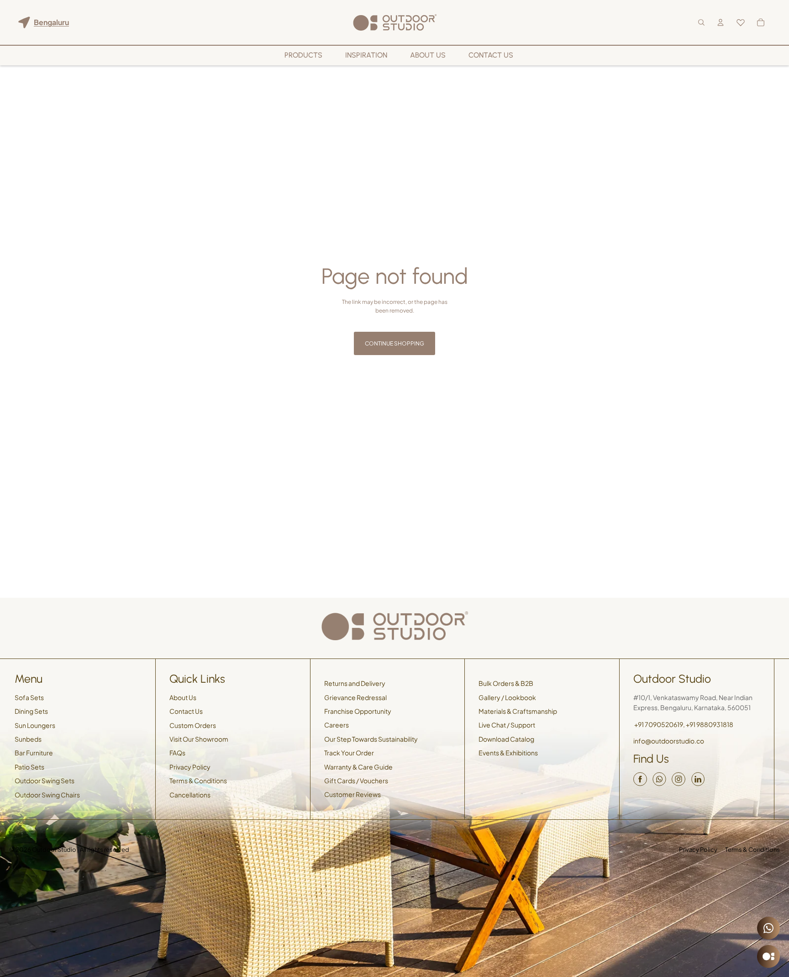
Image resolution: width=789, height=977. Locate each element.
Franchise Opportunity (357, 711)
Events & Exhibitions (508, 753)
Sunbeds (28, 739)
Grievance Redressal (355, 697)
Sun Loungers (35, 725)
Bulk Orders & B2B (506, 683)
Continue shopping (394, 343)
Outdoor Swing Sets (44, 780)
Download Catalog (506, 739)
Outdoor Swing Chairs (47, 795)
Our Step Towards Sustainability (371, 739)
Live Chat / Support (507, 725)
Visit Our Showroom (198, 739)
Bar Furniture (34, 753)
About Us (182, 697)
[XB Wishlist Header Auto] (741, 22)
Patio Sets (29, 767)
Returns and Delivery (354, 683)
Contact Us (186, 711)
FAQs (177, 753)
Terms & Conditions (198, 780)
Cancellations (189, 795)
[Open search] (701, 22)
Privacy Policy (189, 767)
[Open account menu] (720, 22)
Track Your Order (349, 753)
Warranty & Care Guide (358, 767)
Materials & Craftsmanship (518, 711)
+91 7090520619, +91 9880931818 (683, 724)
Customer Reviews (352, 794)
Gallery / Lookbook (507, 697)
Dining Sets (31, 711)
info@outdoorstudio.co (668, 741)
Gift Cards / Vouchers (356, 780)
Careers (336, 725)
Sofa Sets (29, 697)
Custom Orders (192, 725)
